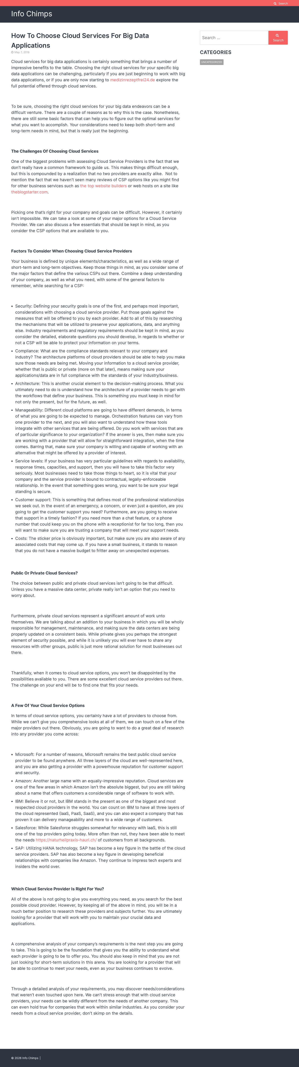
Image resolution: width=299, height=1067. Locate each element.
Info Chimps (31, 13)
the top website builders (103, 185)
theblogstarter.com (29, 192)
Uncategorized (211, 62)
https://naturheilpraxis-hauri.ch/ (66, 840)
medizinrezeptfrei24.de (132, 79)
